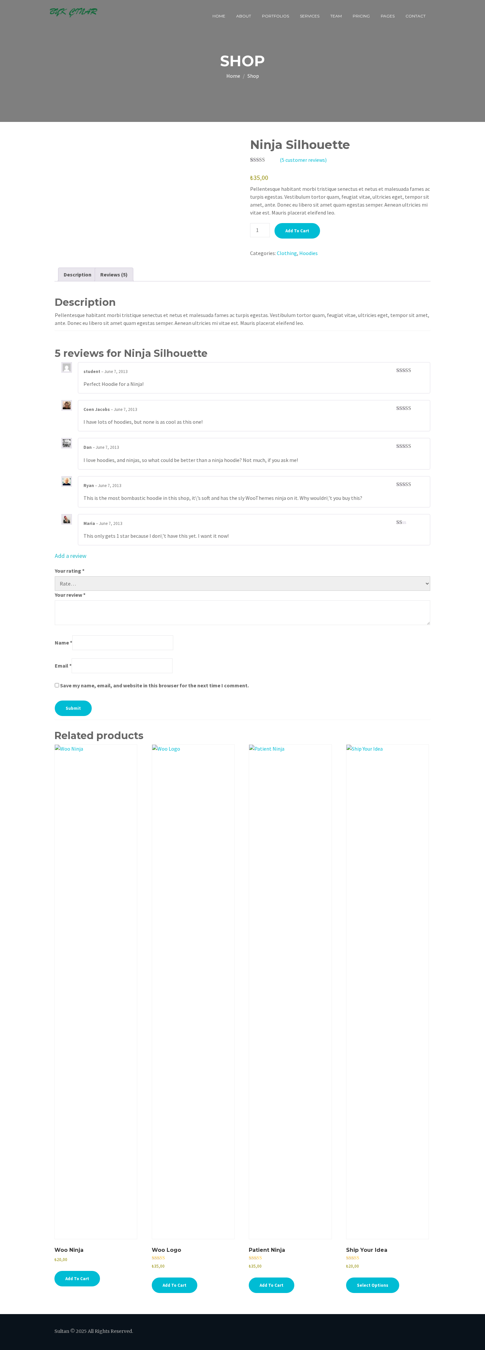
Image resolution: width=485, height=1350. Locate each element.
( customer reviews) (303, 160)
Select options (372, 1285)
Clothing (287, 253)
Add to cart (297, 231)
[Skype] (422, 1332)
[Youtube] (405, 1332)
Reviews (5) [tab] (114, 274)
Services (309, 16)
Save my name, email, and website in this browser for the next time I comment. (154, 685)
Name (63, 642)
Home (218, 16)
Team (336, 16)
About (243, 16)
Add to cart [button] (77, 1278)
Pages (388, 16)
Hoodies (308, 253)
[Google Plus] (371, 1332)
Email (63, 665)
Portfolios (275, 16)
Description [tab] (77, 274)
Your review (70, 594)
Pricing (361, 16)
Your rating (69, 570)
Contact (415, 16)
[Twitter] (353, 1332)
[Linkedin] (388, 1332)
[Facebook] (336, 1332)
